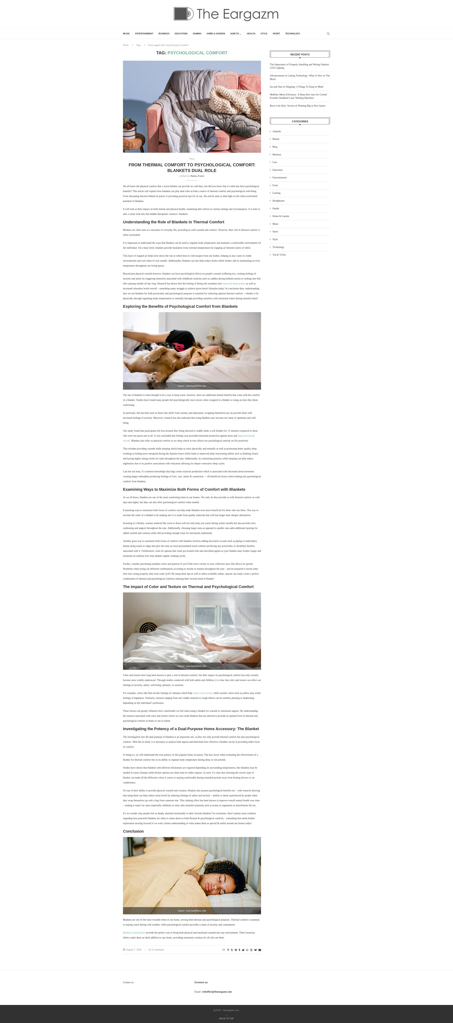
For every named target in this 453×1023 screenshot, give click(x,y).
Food (275, 185)
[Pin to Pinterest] (236, 950)
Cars (275, 162)
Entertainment (144, 33)
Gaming (197, 33)
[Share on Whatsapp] (247, 950)
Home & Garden (216, 33)
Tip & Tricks (279, 254)
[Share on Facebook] (228, 950)
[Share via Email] (260, 950)
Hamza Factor (197, 176)
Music (126, 33)
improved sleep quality (233, 283)
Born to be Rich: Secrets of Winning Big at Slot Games (297, 105)
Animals (277, 131)
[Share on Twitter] (232, 950)
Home (126, 45)
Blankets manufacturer (134, 932)
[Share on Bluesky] (255, 950)
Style (264, 33)
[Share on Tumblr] (239, 950)
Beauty (276, 139)
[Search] (328, 33)
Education (181, 33)
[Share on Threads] (251, 950)
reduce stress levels (202, 693)
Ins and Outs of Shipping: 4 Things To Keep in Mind (296, 86)
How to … (236, 33)
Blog (275, 146)
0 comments (158, 949)
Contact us (128, 982)
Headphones (279, 200)
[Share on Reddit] (243, 950)
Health (251, 33)
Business (164, 33)
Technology (292, 33)
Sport (276, 33)
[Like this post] (223, 950)
